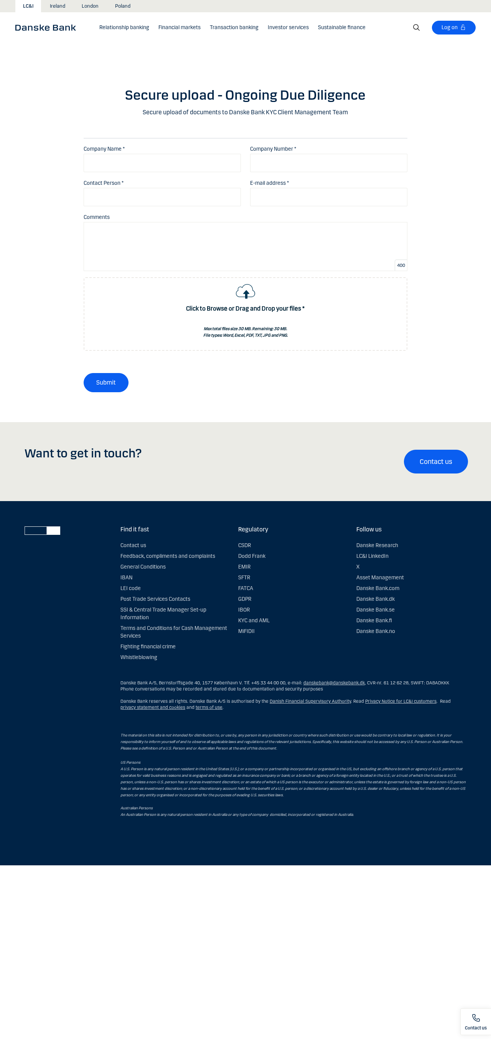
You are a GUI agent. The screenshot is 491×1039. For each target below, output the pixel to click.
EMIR (244, 567)
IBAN (126, 577)
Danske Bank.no (375, 631)
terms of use (209, 707)
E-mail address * (269, 183)
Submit (106, 382)
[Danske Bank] (48, 27)
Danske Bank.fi (374, 620)
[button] (124, 27)
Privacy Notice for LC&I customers (401, 701)
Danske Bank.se (375, 610)
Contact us (436, 461)
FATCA (245, 588)
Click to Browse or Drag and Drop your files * (245, 308)
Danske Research (377, 545)
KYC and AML (254, 620)
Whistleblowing (138, 657)
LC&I (28, 6)
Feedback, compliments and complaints (167, 556)
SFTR (244, 577)
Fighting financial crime (148, 646)
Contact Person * (104, 183)
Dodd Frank (251, 556)
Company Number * (273, 149)
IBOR (244, 610)
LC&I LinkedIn (372, 556)
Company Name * (104, 149)
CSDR (244, 545)
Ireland (57, 6)
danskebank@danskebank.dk (334, 683)
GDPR (244, 599)
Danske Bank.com (377, 588)
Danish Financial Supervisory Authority (310, 701)
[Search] (416, 27)
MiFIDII (246, 631)
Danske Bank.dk (375, 599)
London (90, 6)
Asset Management (380, 577)
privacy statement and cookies (152, 707)
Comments (97, 217)
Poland (122, 6)
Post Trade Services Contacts (155, 599)
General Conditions (143, 567)
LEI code (130, 588)
